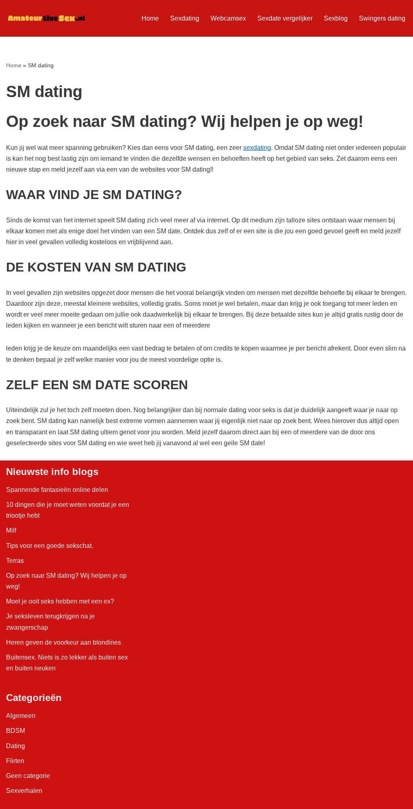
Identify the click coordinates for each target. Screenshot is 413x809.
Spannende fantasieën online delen (57, 489)
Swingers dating (382, 18)
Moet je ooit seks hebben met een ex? (60, 601)
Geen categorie (28, 775)
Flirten (15, 760)
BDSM (15, 730)
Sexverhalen (24, 790)
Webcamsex (228, 18)
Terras (15, 560)
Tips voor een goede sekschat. (49, 545)
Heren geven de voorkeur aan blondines (63, 642)
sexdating (257, 147)
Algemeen (20, 715)
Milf (11, 530)
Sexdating (184, 18)
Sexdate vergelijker (285, 18)
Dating (15, 746)
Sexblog (336, 18)
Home (150, 18)
